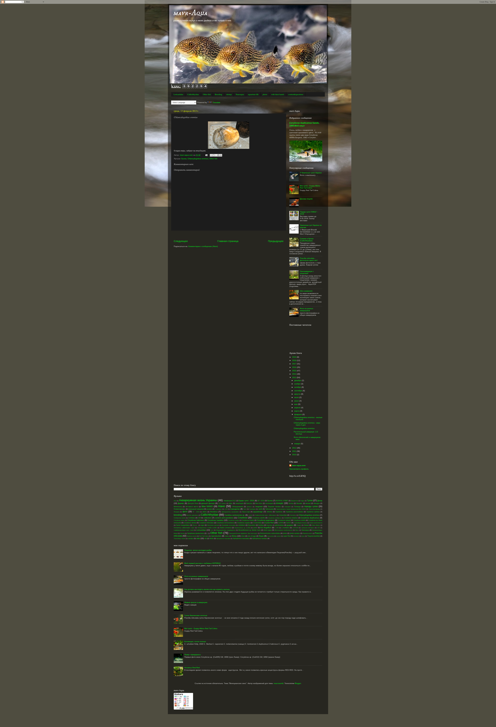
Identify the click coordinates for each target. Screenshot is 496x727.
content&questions (295, 94)
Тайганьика (269, 509)
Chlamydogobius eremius (198, 159)
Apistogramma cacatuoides (230, 512)
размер (209, 509)
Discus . (195, 525)
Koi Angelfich (265, 528)
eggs (202, 525)
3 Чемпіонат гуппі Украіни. (311, 173)
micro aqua (268, 530)
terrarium (296, 536)
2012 (294, 448)
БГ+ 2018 (261, 501)
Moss (297, 530)
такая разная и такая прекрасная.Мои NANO (291, 509)
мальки (308, 503)
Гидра (302, 500)
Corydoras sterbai (190, 523)
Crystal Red (269, 523)
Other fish (207, 94)
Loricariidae (178, 94)
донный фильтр (208, 503)
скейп (260, 509)
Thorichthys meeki (179, 538)
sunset (278, 536)
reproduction (216, 536)
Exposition (251, 525)
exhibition (241, 525)
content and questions (224, 518)
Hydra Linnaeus (225, 528)
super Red (287, 536)
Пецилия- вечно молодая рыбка (198, 550)
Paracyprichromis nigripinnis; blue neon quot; (243, 533)
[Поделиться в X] (216, 155)
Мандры (317, 503)
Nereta (182, 533)
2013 (294, 377)
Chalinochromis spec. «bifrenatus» (265, 515)
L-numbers (285, 528)
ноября (297, 384)
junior (255, 528)
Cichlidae (191, 518)
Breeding (218, 94)
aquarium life (253, 94)
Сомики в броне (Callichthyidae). (306, 240)
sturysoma (270, 536)
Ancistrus (214, 512)
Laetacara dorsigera (307, 527)
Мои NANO (207, 506)
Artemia (269, 512)
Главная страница (227, 241)
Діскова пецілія (306, 199)
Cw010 (288, 523)
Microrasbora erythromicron (283, 530)
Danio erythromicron (315, 523)
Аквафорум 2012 (230, 501)
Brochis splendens (192, 515)
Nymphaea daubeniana (195, 533)
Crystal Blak (257, 523)
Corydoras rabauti (284, 520)
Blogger (298, 683)
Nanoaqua (240, 94)
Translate (216, 102)
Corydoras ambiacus (274, 518)
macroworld (278, 683)
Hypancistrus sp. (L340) (242, 527)
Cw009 (280, 523)
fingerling (269, 525)
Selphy (227, 536)
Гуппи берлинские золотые (195, 615)
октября (297, 387)
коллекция (269, 503)
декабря (298, 380)
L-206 (277, 527)
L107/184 (295, 527)
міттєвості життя (192, 507)
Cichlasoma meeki (179, 518)
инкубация (239, 503)
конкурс (279, 503)
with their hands (277, 94)
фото (185, 511)
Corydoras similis (299, 520)
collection (207, 518)
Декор (319, 501)
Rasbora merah (192, 536)
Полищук (297, 507)
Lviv (212, 530)
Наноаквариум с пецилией (307, 272)
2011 (294, 451)
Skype (261, 536)
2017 (294, 364)
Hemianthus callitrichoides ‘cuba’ (184, 527)
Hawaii (306, 525)
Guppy (299, 525)
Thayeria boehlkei (313, 536)
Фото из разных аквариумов (306, 310)
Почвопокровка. (179, 509)
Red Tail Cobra (203, 536)
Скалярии (252, 509)
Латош (290, 503)
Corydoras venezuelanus (225, 523)
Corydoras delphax (291, 518)
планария (287, 506)
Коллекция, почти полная (195, 642)
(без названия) (306, 291)
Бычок (184, 159)
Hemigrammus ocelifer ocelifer (207, 527)
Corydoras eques (179, 520)
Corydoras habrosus (195, 520)
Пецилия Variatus (274, 507)
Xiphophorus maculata (223, 538)
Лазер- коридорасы (192, 655)
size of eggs (252, 536)
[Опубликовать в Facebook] (218, 155)
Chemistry (293, 515)
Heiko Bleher (316, 525)
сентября (298, 391)
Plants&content (307, 533)
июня (296, 401)
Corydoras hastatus (215, 520)
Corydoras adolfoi (258, 518)
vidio (198, 538)
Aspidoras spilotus (313, 512)
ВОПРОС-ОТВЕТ (282, 501)
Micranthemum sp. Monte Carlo (249, 530)
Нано (221, 506)
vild (205, 538)
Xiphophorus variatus (259, 538)
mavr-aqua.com (298, 465)
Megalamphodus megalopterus (225, 530)
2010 (294, 455)
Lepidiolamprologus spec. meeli (183, 530)
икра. (231, 503)
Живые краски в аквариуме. (196, 602)
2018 (294, 360)
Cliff (199, 518)
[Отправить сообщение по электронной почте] (206, 155)
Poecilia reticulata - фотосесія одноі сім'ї (309, 259)
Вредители (294, 500)
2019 (294, 357)
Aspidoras (278, 512)
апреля (297, 408)
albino (204, 512)
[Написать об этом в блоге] (213, 155)
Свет (244, 509)
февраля (298, 414)
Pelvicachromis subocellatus (270, 533)
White (212, 538)
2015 (294, 371)
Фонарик (176, 512)
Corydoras (242, 517)
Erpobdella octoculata (228, 525)
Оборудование (237, 507)
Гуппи (310, 500)
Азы (175, 500)
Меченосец (178, 507)
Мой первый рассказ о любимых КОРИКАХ (202, 563)
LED (318, 527)
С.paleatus (218, 509)
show (243, 536)
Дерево (181, 503)
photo (265, 94)
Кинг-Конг (258, 503)
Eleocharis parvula (213, 525)
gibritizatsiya (279, 525)
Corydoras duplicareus (310, 518)
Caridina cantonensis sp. (235, 515)
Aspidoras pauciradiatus (294, 512)
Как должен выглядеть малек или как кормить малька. (207, 589)
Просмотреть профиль (299, 469)
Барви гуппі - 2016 (246, 501)
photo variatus (295, 533)
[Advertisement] (229, 235)
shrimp (229, 94)
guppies (290, 525)
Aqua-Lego (246, 512)
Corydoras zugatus (243, 523)
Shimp (234, 536)
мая (296, 404)
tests (303, 536)
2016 (294, 367)
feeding (261, 525)
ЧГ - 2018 (196, 512)
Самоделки (235, 509)
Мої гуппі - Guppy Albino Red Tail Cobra (310, 187)
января (297, 444)
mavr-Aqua (190, 13)
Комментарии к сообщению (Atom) (203, 246)
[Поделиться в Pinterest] (221, 155)
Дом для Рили (193, 503)
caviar (250, 515)
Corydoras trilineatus (206, 523)
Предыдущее (276, 241)
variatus (190, 538)
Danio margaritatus (183, 525)
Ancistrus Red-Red (192, 668)
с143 (225, 509)
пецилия (259, 507)
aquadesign (258, 512)
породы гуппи (311, 506)
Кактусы (249, 503)
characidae (283, 515)
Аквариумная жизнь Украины (198, 500)
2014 (294, 374)
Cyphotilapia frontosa (300, 523)
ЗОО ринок (222, 503)
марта (297, 411)
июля (296, 397)
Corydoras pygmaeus (265, 520)
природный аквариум (196, 509)
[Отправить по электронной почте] (211, 155)
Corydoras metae (233, 520)
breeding (178, 515)
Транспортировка (314, 509)
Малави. (299, 503)
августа (297, 394)
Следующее (181, 241)
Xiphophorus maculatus (241, 538)
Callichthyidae (193, 94)
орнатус (249, 506)
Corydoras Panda (248, 520)
